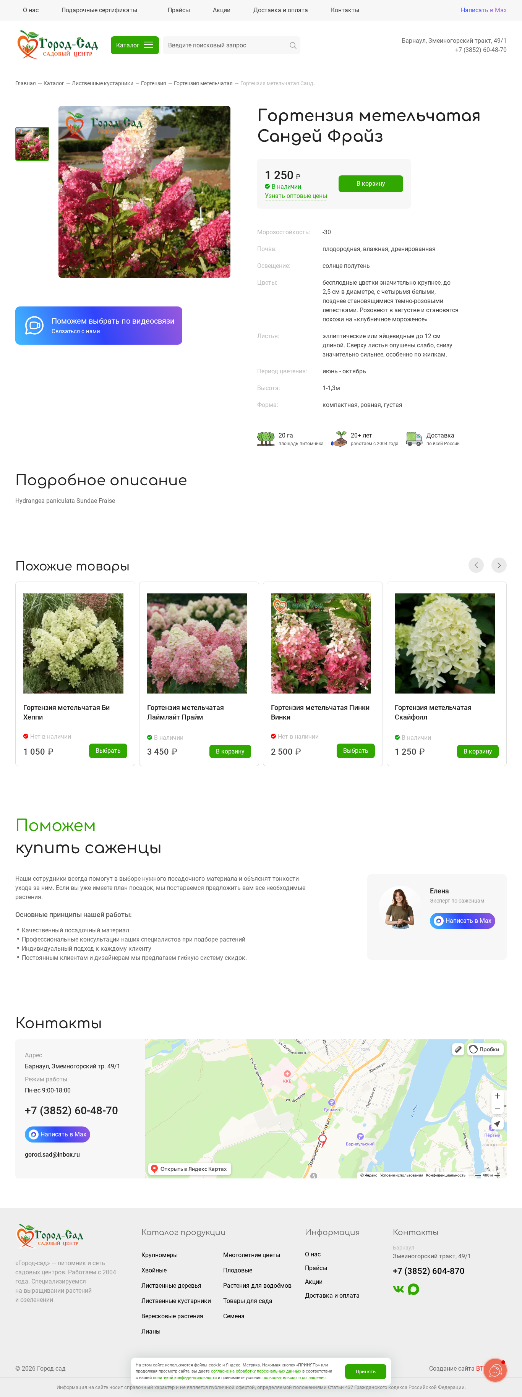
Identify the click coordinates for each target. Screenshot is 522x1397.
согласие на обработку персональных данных (256, 1371)
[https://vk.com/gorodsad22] (398, 1293)
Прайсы (316, 1268)
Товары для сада (247, 1301)
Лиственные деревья (171, 1285)
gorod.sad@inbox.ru (52, 1154)
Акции (314, 1281)
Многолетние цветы (251, 1255)
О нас (313, 1254)
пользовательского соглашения (294, 1377)
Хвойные (154, 1270)
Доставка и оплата (332, 1295)
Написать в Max (484, 10)
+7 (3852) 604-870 (429, 1271)
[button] (476, 565)
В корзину (371, 183)
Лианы (150, 1331)
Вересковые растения (172, 1316)
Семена (234, 1316)
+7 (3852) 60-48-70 (481, 49)
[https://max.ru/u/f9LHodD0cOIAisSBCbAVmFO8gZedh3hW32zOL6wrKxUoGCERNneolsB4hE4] (413, 1293)
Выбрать (108, 750)
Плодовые (237, 1270)
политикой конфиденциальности (185, 1377)
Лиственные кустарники (176, 1301)
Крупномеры (159, 1255)
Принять (366, 1371)
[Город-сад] (57, 45)
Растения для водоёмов (257, 1285)
